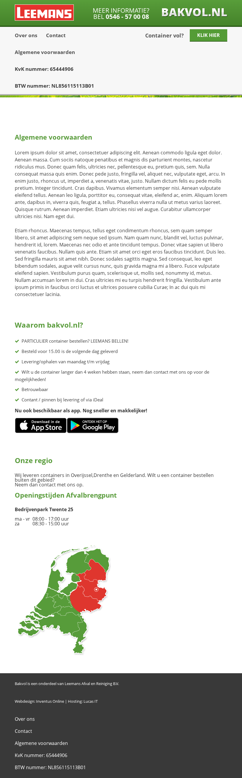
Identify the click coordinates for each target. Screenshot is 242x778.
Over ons (26, 35)
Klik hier (208, 35)
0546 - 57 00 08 (127, 16)
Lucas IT (91, 701)
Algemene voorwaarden (45, 52)
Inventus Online (50, 701)
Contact (56, 35)
